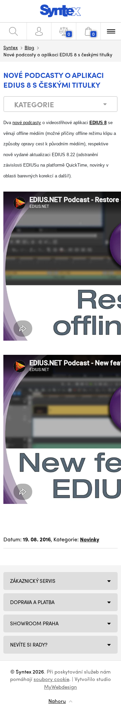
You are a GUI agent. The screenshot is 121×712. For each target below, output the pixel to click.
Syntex (10, 47)
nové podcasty (26, 122)
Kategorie (34, 104)
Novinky (89, 539)
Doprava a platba (32, 602)
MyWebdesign (60, 686)
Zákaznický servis (32, 581)
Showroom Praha (34, 623)
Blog (29, 47)
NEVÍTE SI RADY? (28, 644)
